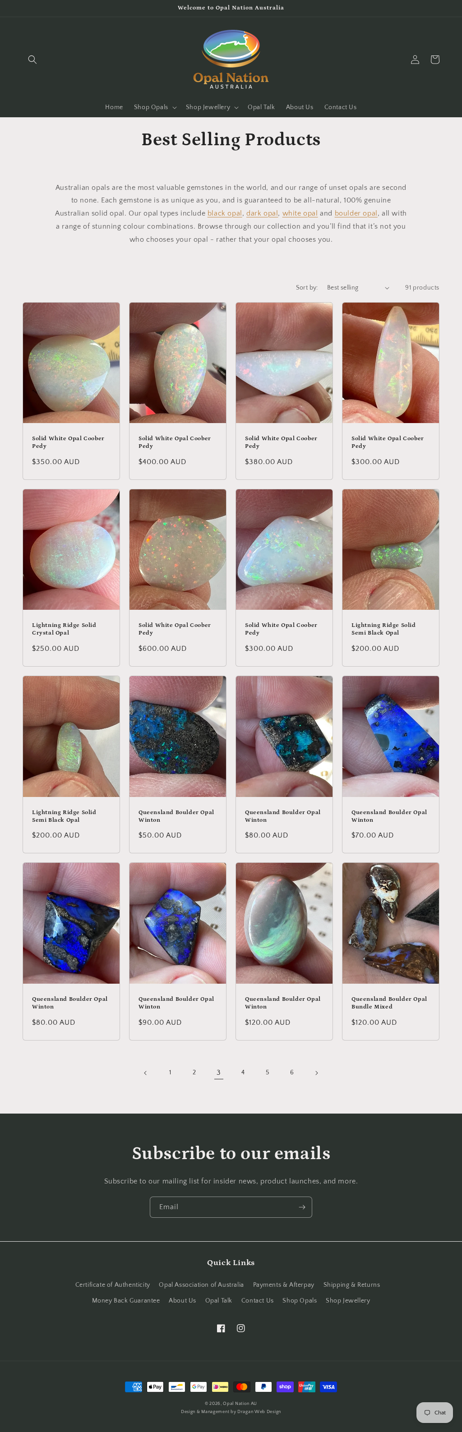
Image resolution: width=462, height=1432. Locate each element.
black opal (225, 213)
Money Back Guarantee (126, 1300)
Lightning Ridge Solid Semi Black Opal (383, 629)
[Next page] (316, 1073)
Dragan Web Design (259, 1411)
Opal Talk (218, 1300)
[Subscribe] (302, 1207)
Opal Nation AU (240, 1403)
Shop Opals (299, 1300)
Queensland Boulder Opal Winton (176, 816)
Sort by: (307, 287)
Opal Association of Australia (201, 1285)
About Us (182, 1300)
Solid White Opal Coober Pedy (68, 442)
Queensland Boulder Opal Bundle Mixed (389, 1003)
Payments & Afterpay (283, 1285)
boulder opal (356, 213)
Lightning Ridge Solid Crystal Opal (64, 629)
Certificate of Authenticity (112, 1285)
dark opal (262, 213)
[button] (32, 59)
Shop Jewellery (348, 1300)
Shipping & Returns (351, 1285)
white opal (300, 213)
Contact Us (257, 1300)
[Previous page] (146, 1073)
